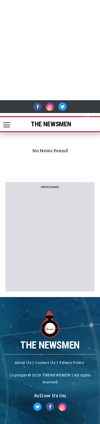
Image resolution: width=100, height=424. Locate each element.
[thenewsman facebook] (37, 106)
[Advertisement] (50, 50)
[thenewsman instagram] (50, 106)
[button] (86, 115)
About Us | (24, 362)
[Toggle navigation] (5, 124)
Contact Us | (46, 362)
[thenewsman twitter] (62, 106)
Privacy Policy (71, 362)
